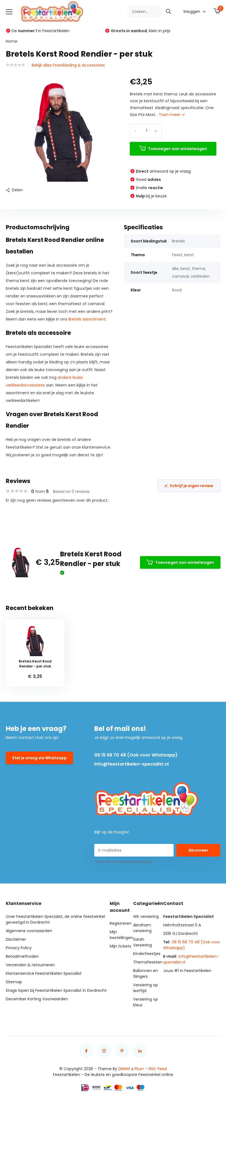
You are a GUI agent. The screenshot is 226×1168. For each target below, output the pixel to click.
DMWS (124, 1069)
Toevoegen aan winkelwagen (177, 148)
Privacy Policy (19, 948)
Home (11, 41)
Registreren (120, 923)
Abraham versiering (142, 928)
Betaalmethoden (22, 956)
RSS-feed (158, 1069)
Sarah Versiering (142, 942)
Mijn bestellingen (121, 934)
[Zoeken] (169, 11)
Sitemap (14, 982)
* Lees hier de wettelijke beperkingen (123, 861)
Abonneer (198, 850)
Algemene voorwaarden (29, 931)
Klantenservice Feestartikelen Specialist (44, 973)
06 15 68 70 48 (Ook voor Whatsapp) (135, 755)
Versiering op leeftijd (145, 987)
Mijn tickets (120, 946)
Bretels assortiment (87, 319)
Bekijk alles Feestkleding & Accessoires (68, 65)
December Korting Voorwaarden (37, 999)
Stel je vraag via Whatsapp (39, 758)
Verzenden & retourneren (30, 965)
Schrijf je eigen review (191, 485)
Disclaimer (16, 939)
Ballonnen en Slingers (145, 973)
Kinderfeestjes (146, 953)
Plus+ (139, 1069)
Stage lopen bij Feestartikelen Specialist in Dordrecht (56, 990)
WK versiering (146, 916)
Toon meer (170, 114)
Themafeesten (147, 962)
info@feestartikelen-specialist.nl (131, 764)
